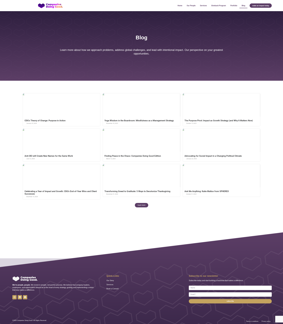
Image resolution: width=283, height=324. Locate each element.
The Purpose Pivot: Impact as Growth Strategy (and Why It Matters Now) (219, 120)
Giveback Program (218, 6)
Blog (243, 6)
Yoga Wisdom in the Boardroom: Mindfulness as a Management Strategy (139, 120)
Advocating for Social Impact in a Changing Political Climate (213, 156)
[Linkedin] (20, 297)
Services (203, 6)
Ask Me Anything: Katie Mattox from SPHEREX (207, 191)
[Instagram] (14, 297)
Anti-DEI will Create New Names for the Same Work (49, 156)
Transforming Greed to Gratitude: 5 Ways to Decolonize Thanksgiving (137, 191)
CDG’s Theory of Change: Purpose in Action (45, 120)
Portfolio (233, 6)
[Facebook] (25, 297)
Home (180, 6)
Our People (191, 6)
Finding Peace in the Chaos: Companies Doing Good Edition (132, 156)
